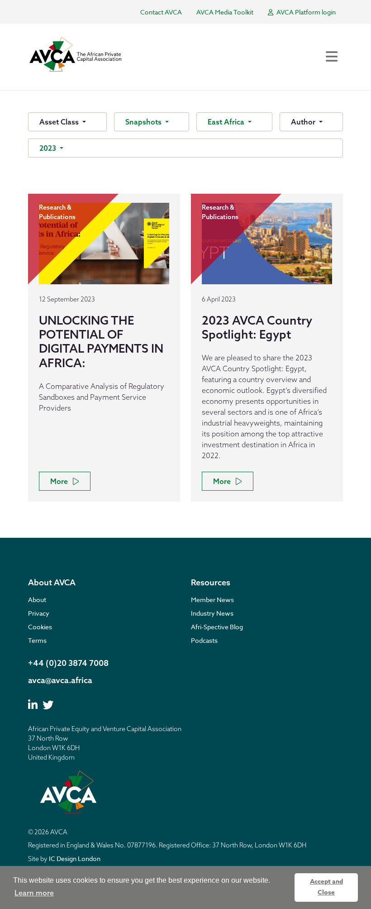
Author (304, 121)
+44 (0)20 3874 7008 (68, 663)
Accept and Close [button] (326, 887)
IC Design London (74, 858)
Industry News (212, 613)
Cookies (40, 626)
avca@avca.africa (60, 680)
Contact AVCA (161, 12)
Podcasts (204, 640)
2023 (48, 148)
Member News (212, 599)
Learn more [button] (34, 892)
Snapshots (144, 121)
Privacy (38, 613)
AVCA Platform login (305, 12)
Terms (37, 640)
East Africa (227, 121)
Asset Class (60, 121)
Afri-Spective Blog (217, 626)
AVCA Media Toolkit (224, 12)
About (37, 599)
